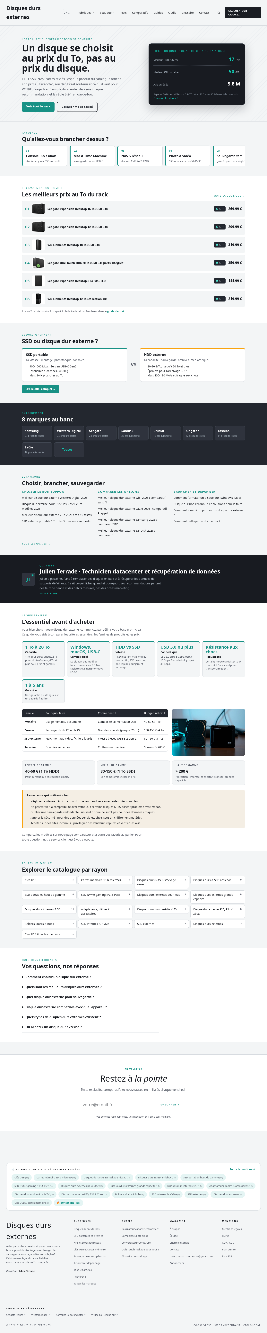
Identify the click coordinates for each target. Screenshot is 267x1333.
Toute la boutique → (228, 195)
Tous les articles (83, 1270)
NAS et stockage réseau (87, 1242)
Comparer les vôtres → (165, 98)
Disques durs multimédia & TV (34, 1194)
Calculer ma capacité (77, 107)
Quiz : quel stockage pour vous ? (140, 1249)
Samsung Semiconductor (71, 1315)
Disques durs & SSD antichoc (157, 1177)
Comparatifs (140, 12)
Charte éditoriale (179, 1242)
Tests (123, 12)
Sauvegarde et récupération (90, 1256)
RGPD (225, 1236)
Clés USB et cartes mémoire (90, 1249)
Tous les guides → (36, 543)
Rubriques (84, 12)
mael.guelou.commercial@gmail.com (191, 1256)
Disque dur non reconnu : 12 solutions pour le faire (208, 504)
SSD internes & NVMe (166, 1194)
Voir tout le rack (38, 106)
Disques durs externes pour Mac (82, 1186)
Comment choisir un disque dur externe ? (58, 977)
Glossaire (188, 12)
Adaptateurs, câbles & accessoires (231, 1186)
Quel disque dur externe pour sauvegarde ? (59, 997)
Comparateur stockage (135, 1236)
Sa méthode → (50, 593)
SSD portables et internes (88, 1236)
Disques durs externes (227, 1194)
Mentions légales (232, 1229)
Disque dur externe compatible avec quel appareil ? (66, 1007)
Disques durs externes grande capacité (134, 1186)
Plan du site (229, 1249)
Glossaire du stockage (134, 1256)
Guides (158, 12)
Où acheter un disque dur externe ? (53, 1027)
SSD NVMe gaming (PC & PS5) (33, 1186)
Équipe (174, 1236)
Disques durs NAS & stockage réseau (107, 1177)
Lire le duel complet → (40, 389)
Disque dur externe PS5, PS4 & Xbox (84, 1194)
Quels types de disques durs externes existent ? (63, 1017)
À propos (175, 1229)
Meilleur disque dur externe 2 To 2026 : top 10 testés (57, 515)
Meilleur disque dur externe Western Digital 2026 (54, 498)
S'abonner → (170, 1104)
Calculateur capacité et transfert (140, 1229)
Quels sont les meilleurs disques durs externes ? (63, 987)
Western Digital (41, 1315)
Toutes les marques (85, 1283)
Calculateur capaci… (237, 12)
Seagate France (16, 1315)
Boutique (106, 12)
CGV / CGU (228, 1242)
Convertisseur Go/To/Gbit (136, 1242)
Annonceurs (177, 1263)
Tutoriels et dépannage (87, 1263)
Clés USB (21, 1177)
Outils (172, 12)
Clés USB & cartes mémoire (31, 1202)
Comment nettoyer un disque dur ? (197, 521)
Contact (204, 12)
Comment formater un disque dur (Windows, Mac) (207, 498)
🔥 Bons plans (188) (68, 1202)
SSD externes (196, 1194)
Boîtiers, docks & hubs (129, 1194)
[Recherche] (218, 12)
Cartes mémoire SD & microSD (56, 1177)
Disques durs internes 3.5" (184, 1186)
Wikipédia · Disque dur (104, 1315)
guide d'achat (115, 311)
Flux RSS (227, 1256)
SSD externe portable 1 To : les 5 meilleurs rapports (56, 521)
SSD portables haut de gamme (203, 1177)
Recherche (80, 1276)
